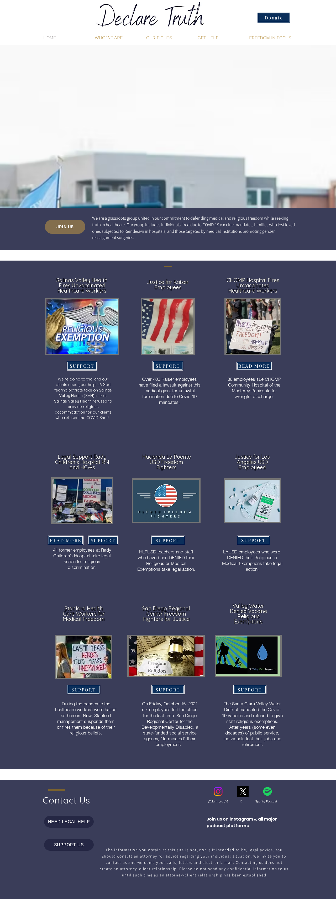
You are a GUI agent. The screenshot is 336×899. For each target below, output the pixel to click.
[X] (243, 791)
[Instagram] (218, 791)
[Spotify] (267, 791)
